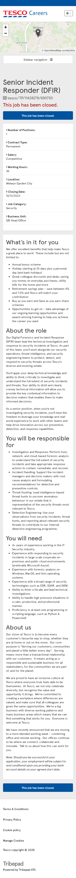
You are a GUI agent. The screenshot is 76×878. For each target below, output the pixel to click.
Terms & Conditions (16, 809)
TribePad (13, 864)
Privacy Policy (12, 819)
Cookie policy (12, 830)
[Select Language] (68, 13)
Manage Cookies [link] (13, 840)
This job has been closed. (38, 115)
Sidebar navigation (36, 59)
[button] (38, 33)
